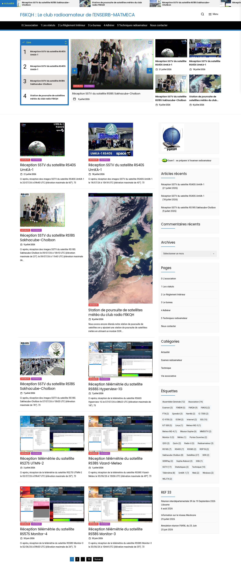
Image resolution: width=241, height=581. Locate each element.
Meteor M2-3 (193, 425)
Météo (182, 437)
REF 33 (166, 492)
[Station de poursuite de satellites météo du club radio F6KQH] (112, 64)
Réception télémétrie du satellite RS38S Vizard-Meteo (115, 461)
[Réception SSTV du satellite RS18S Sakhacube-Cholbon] (85, 3)
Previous (74, 70)
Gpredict (177, 414)
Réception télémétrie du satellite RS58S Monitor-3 (115, 531)
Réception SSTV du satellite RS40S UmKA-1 (48, 53)
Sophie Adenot (184, 461)
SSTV (167, 467)
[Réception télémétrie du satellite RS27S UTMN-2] (225, 3)
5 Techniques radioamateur (132, 25)
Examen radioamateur (171, 360)
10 (89, 559)
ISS (203, 419)
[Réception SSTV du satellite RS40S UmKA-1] (171, 48)
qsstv (177, 443)
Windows (208, 473)
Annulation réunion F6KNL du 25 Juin (179, 525)
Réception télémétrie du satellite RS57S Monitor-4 (47, 531)
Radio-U (189, 443)
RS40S (179, 449)
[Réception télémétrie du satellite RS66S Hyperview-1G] (155, 3)
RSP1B (204, 449)
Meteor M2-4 (169, 431)
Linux (179, 425)
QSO (165, 443)
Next (149, 70)
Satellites (193, 455)
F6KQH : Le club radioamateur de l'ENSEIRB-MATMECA (77, 15)
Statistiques (182, 467)
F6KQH (193, 408)
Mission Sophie (188, 431)
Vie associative (168, 376)
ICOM (179, 419)
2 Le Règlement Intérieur (71, 25)
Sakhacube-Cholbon (172, 455)
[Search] (202, 14)
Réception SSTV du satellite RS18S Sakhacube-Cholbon (116, 3)
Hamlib (190, 414)
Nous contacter (159, 25)
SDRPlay (167, 461)
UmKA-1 (184, 473)
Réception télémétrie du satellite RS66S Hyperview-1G (190, 2)
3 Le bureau (94, 25)
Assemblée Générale (173, 402)
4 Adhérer (109, 25)
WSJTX (167, 479)
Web (195, 473)
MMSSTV (205, 431)
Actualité (78, 86)
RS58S (191, 449)
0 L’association (29, 25)
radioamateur (205, 443)
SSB (199, 461)
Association (195, 402)
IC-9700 (167, 419)
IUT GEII (167, 425)
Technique (36, 160)
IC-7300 (203, 414)
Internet (192, 419)
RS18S (166, 449)
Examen (167, 408)
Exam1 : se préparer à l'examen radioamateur (189, 160)
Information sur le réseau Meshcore (178, 515)
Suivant (98, 559)
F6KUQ (205, 408)
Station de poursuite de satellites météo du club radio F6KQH (47, 3)
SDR (206, 455)
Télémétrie (168, 473)
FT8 (165, 414)
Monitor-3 (168, 437)
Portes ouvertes (198, 437)
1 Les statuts (48, 25)
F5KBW (180, 408)
